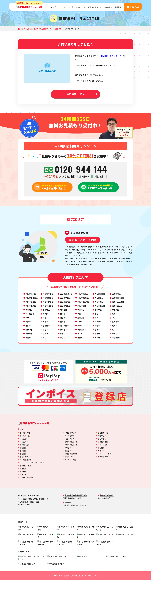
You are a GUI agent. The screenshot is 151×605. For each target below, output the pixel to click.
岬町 (44, 337)
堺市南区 (80, 310)
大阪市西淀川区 (83, 301)
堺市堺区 (46, 310)
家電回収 (23, 454)
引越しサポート (25, 457)
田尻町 (97, 337)
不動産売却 (24, 472)
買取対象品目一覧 (71, 445)
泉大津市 (29, 329)
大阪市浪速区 (48, 306)
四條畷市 (29, 333)
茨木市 (28, 317)
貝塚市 (97, 325)
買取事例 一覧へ (75, 94)
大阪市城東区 (82, 294)
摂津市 (80, 325)
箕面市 (28, 321)
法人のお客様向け (26, 477)
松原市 (80, 321)
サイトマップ (103, 451)
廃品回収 (23, 448)
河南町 (28, 337)
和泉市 (97, 317)
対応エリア (102, 436)
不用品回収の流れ (71, 454)
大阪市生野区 (48, 298)
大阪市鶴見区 (31, 301)
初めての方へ (69, 436)
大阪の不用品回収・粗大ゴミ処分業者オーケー (73, 576)
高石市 (114, 329)
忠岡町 (114, 333)
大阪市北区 (116, 294)
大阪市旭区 (99, 301)
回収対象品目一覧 (94, 7)
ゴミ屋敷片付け (25, 460)
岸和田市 (80, 317)
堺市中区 (98, 310)
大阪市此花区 (100, 306)
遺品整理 (23, 469)
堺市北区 (29, 310)
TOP (21, 429)
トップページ (56, 7)
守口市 (114, 317)
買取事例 (68, 448)
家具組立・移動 (25, 466)
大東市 (45, 321)
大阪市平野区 (48, 294)
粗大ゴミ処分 (25, 445)
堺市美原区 (30, 313)
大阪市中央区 (65, 298)
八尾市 (45, 317)
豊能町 (97, 333)
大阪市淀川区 (31, 294)
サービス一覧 (68, 7)
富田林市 (115, 321)
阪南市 (45, 333)
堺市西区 (63, 310)
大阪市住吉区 (100, 294)
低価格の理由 (103, 442)
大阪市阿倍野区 (118, 298)
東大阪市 (46, 313)
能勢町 (80, 337)
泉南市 (97, 329)
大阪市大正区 (117, 306)
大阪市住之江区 (83, 298)
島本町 (80, 333)
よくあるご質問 (70, 460)
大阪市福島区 (65, 306)
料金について (81, 7)
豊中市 (62, 313)
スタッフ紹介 (103, 445)
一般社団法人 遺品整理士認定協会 (74, 505)
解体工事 (23, 474)
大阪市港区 (81, 306)
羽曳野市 (98, 321)
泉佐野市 (46, 325)
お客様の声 (69, 457)
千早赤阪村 (116, 337)
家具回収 (23, 451)
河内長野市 (64, 325)
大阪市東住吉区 (32, 298)
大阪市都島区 (48, 301)
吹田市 (80, 313)
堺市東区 (115, 310)
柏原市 (45, 329)
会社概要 (118, 7)
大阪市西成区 (65, 301)
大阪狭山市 (81, 329)
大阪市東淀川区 (66, 294)
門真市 (62, 321)
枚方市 (97, 313)
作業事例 (68, 451)
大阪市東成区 (31, 306)
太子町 (62, 337)
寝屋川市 (63, 317)
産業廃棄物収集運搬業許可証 (76, 495)
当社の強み (102, 439)
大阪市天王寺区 (118, 301)
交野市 (114, 325)
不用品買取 (108, 7)
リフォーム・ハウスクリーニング (32, 463)
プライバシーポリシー (106, 454)
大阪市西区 (99, 298)
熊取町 (62, 333)
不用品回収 (24, 439)
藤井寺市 (63, 329)
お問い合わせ (103, 457)
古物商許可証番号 (106, 495)
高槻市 (114, 313)
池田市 (28, 325)
